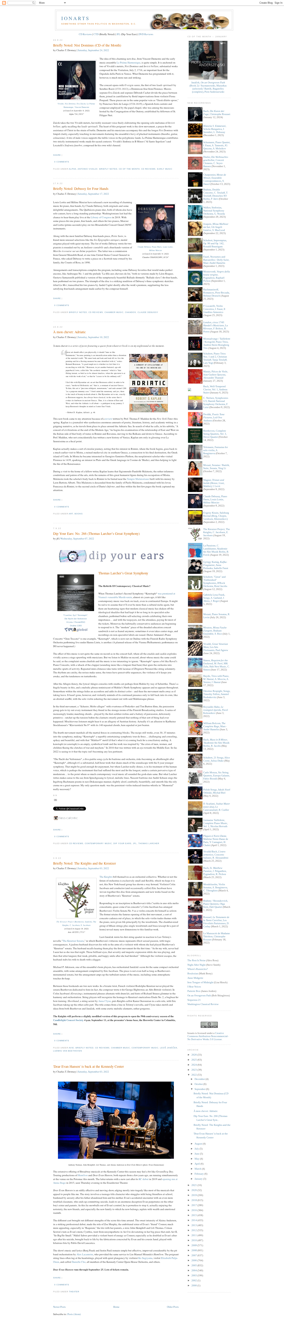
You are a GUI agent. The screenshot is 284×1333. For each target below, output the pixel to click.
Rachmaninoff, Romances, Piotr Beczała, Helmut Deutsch (216, 292)
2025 (194, 1059)
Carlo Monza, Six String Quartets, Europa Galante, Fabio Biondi (216, 775)
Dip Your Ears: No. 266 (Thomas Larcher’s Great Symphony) (96, 533)
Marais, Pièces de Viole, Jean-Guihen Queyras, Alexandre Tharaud (215, 374)
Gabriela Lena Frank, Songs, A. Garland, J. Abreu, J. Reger (214, 597)
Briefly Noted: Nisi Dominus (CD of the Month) (87, 45)
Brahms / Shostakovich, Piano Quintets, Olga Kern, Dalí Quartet (215, 903)
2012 (194, 1230)
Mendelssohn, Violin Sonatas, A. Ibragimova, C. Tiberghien (215, 887)
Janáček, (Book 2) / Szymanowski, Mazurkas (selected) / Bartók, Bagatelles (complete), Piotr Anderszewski (208, 87)
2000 (194, 1285)
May (197, 1158)
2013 (194, 1225)
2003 (194, 1275)
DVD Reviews (146, 34)
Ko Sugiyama (145, 1258)
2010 (194, 1240)
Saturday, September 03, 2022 (93, 868)
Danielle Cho (79, 1262)
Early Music (164, 169)
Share (57, 155)
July (197, 1148)
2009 (194, 1245)
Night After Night (196, 964)
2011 (194, 1235)
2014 (194, 1220)
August (199, 1143)
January (199, 1178)
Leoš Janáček (168, 1048)
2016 (194, 1210)
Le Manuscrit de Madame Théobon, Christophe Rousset (216, 936)
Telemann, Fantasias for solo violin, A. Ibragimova (215, 450)
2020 (194, 1190)
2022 (194, 1074)
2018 (194, 1200)
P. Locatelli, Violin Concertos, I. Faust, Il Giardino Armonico (214, 309)
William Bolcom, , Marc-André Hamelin (214, 726)
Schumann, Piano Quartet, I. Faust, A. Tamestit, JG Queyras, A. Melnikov (216, 145)
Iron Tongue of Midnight (200, 982)
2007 (194, 1255)
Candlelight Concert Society (68, 1020)
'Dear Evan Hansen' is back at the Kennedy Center (88, 1066)
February (199, 1173)
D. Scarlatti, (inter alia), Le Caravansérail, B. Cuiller (216, 806)
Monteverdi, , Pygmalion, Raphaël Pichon (216, 276)
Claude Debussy (148, 312)
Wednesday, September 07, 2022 (77, 538)
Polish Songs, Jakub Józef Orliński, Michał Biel (216, 791)
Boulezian (192, 973)
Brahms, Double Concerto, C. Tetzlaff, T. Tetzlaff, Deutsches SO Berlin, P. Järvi (215, 194)
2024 (194, 1064)
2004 (194, 1270)
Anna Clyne (104, 1001)
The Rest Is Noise (196, 960)
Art (71, 514)
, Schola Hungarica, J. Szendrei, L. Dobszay (214, 129)
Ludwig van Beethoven (67, 1051)
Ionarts (75, 18)
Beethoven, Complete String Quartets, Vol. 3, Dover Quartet (215, 433)
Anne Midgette (195, 977)
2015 (194, 1215)
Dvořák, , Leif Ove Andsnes (213, 417)
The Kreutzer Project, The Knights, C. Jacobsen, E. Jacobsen (216, 532)
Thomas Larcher (148, 843)
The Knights (105, 876)
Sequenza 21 (194, 999)
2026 (194, 1054)
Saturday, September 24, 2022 (93, 50)
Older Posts (173, 1306)
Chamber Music (114, 312)
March (198, 1168)
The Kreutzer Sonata (73, 940)
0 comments (61, 162)
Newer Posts (59, 1306)
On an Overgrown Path (199, 995)
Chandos (130, 312)
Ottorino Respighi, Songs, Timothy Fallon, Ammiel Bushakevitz (216, 694)
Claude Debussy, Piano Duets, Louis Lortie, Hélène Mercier (155, 248)
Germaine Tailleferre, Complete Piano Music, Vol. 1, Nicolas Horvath (215, 823)
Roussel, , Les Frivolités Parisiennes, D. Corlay (216, 922)
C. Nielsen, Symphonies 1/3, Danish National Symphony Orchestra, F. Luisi (215, 402)
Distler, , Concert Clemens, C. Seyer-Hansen (215, 162)
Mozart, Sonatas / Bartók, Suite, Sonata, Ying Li (216, 467)
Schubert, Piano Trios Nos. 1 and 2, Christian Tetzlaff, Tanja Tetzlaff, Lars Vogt (215, 358)
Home (116, 1306)
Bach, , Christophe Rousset (216, 113)
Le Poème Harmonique (128, 62)
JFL (118, 34)
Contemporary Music (98, 843)
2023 (194, 1069)
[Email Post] (70, 162)
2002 (194, 1280)
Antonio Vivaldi (88, 169)
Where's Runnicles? (197, 969)
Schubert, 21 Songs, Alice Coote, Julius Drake (216, 759)
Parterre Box (193, 991)
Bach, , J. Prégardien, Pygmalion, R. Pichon (215, 871)
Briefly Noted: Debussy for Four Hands (80, 188)
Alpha (72, 169)
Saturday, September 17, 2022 (93, 193)
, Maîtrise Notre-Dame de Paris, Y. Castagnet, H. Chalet (215, 840)
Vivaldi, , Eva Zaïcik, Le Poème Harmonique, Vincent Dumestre (76, 105)
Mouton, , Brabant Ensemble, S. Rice (215, 630)
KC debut (144, 1179)
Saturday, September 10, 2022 (93, 337)
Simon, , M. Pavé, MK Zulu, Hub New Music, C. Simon (216, 665)
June (197, 1153)
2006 (194, 1260)
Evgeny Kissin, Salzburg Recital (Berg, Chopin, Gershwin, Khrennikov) (216, 515)
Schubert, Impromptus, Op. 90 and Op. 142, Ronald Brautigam (215, 243)
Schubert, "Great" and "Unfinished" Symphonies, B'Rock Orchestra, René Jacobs (215, 581)
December (200, 1079)
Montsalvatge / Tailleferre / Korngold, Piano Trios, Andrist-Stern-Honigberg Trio (216, 343)
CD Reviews (85, 34)
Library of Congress (101, 217)
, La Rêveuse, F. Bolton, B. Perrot (215, 327)
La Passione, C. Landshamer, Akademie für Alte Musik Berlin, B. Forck (216, 550)
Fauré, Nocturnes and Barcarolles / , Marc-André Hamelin (216, 259)
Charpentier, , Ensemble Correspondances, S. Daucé (214, 179)
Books (79, 514)
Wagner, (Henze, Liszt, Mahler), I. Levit (213, 483)
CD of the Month (129, 169)
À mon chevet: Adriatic (69, 332)
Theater (74, 1292)
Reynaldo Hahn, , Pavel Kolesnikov (215, 709)
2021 (194, 1185)
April (198, 1163)
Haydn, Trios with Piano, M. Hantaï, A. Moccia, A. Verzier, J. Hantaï (216, 679)
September (200, 1089)
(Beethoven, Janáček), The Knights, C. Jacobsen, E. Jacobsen (76, 923)
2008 (194, 1250)
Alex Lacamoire (85, 1254)
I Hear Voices (194, 986)
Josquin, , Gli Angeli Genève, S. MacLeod (215, 227)
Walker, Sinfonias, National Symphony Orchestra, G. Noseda (214, 210)
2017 (194, 1205)
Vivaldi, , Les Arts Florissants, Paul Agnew (215, 647)
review (108, 418)
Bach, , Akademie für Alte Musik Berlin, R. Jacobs (216, 742)
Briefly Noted (108, 169)
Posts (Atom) (74, 1314)
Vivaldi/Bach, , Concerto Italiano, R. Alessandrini (215, 854)
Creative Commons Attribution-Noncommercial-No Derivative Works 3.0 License (207, 1036)
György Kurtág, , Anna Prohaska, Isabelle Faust (215, 565)
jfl (135, 843)
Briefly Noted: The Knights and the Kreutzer (84, 863)
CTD (96, 34)
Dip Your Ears (122, 843)
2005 (194, 1265)
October (199, 1084)
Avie (71, 1048)
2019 (194, 1195)
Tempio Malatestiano (138, 479)
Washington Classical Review (203, 1004)
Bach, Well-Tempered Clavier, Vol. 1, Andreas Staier (215, 389)
